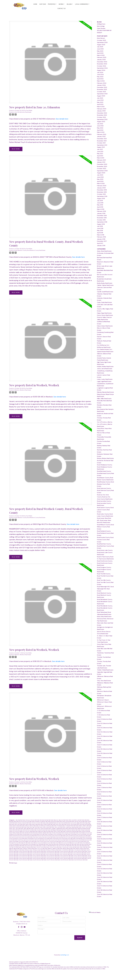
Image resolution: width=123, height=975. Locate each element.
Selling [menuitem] (69, 4)
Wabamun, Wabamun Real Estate (55, 848)
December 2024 (102, 62)
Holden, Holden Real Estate (48, 827)
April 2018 (100, 233)
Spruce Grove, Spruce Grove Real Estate (33, 845)
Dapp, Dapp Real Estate (104, 313)
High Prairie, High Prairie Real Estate (34, 827)
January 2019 (101, 213)
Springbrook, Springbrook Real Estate (17, 845)
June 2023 (100, 100)
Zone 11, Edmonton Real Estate (66, 852)
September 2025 (102, 42)
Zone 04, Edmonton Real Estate (53, 851)
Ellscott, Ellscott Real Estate (73, 824)
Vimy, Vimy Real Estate (42, 848)
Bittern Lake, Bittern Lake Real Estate (76, 820)
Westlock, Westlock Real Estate (22, 390)
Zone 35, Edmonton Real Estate (80, 857)
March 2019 (100, 209)
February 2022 (101, 134)
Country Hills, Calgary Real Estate (78, 822)
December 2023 (102, 87)
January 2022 (101, 136)
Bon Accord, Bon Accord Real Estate (26, 821)
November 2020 (102, 166)
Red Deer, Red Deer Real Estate (31, 832)
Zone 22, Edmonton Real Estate (53, 855)
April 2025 (100, 53)
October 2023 (101, 92)
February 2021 (101, 160)
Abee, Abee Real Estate (20, 820)
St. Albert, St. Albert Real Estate (48, 845)
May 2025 (100, 51)
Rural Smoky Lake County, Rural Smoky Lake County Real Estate (31, 839)
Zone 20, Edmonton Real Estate (25, 855)
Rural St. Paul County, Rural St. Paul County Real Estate (56, 839)
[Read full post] (50, 63)
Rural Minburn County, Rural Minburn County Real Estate (105, 527)
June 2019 (100, 203)
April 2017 (100, 243)
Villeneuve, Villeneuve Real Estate (30, 848)
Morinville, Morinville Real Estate (30, 830)
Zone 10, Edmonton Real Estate (53, 852)
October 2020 (101, 168)
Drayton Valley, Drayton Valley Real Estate (34, 824)
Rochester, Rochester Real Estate (71, 832)
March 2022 (100, 132)
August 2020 (101, 173)
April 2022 (100, 130)
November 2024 (102, 64)
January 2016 (101, 245)
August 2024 (101, 70)
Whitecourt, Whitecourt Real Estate (53, 850)
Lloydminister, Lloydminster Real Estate (42, 828)
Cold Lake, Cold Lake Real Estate (63, 822)
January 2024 (101, 85)
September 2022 (102, 119)
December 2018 (102, 215)
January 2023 (101, 111)
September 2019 (102, 196)
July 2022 (100, 124)
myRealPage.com (64, 955)
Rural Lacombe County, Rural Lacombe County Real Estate (78, 835)
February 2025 (101, 57)
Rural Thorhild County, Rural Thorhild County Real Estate (49, 841)
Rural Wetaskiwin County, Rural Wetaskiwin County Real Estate (69, 842)
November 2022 (102, 115)
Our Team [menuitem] (42, 4)
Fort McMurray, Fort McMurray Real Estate (48, 825)
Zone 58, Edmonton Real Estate (67, 859)
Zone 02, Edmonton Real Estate (25, 851)
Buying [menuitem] (61, 4)
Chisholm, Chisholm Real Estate (39, 822)
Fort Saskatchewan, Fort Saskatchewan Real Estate (67, 825)
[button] (18, 927)
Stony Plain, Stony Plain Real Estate (79, 845)
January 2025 (101, 59)
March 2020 (101, 183)
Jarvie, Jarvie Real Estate (60, 827)
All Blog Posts (101, 24)
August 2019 (101, 198)
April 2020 (100, 181)
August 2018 (101, 224)
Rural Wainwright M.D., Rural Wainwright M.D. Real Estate (105, 589)
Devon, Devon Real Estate (20, 824)
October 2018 (101, 220)
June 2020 (100, 177)
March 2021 (100, 158)
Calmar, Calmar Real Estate (68, 821)
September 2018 (102, 222)
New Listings (101, 26)
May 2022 (100, 128)
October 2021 (101, 143)
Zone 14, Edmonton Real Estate (25, 854)
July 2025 (100, 47)
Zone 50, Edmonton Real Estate (53, 858)
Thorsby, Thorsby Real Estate (55, 847)
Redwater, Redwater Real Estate (45, 832)
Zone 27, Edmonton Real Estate (80, 855)
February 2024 (101, 83)
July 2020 (100, 175)
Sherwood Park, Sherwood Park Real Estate (68, 844)
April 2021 (100, 156)
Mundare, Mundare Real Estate (43, 830)
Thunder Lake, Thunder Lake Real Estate (70, 847)
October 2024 (101, 66)
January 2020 (101, 188)
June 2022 (100, 126)
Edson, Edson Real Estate (61, 824)
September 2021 (102, 145)
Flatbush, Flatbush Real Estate (31, 825)
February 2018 (101, 237)
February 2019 (101, 211)
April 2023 (100, 104)
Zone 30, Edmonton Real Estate (22, 112)
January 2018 (101, 239)
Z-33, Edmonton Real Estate (80, 850)
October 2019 (101, 194)
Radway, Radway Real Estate (19, 832)
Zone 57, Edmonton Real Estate (53, 859)
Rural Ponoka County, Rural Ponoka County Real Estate (64, 838)
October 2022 (101, 117)
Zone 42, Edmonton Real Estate (39, 858)
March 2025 (101, 55)
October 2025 (101, 40)
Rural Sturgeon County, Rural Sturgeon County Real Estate (25, 841)
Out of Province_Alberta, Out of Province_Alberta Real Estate (25, 831)
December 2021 (102, 139)
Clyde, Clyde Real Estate (51, 822)
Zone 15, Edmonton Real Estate (39, 854)
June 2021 (100, 151)
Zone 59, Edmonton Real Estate (80, 859)
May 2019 (100, 205)
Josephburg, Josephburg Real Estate (73, 827)
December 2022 (102, 113)
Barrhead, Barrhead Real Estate (46, 820)
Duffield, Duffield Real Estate (49, 824)
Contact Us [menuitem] (61, 8)
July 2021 (100, 149)
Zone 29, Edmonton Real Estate (26, 857)
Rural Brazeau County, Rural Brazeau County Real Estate (105, 484)
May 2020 (100, 179)
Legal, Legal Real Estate (29, 828)
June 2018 (100, 228)
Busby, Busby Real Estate (56, 821)
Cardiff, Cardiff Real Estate (105, 292)
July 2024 (100, 72)
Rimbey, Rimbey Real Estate (58, 832)
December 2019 (102, 190)
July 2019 (100, 200)
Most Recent (101, 38)
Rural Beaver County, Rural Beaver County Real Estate (59, 834)
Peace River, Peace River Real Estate (45, 831)
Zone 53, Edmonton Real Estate (80, 858)
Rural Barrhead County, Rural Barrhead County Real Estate (35, 834)
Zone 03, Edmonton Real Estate (39, 851)
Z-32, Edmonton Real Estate (68, 850)
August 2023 (101, 96)
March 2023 (100, 106)
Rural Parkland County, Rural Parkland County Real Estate (40, 838)
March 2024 (101, 81)
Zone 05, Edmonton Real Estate (66, 851)
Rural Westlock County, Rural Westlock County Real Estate (29, 250)
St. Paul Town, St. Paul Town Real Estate (63, 845)
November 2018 (102, 218)
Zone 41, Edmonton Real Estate (25, 858)
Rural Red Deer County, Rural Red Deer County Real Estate (105, 546)
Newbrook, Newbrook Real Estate (74, 830)
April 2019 (100, 207)
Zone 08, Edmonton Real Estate (25, 852)
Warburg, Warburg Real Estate (69, 848)
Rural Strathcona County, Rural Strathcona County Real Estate (105, 563)
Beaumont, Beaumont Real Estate (61, 820)
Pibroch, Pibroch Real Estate (60, 831)
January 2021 (101, 162)
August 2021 (101, 147)
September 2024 (102, 68)
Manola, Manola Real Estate (71, 828)
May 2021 (100, 153)
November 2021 (102, 141)
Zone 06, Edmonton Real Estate (80, 851)
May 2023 (100, 102)
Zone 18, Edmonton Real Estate (79, 854)
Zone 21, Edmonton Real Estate (39, 855)
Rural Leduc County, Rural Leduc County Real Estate (44, 837)
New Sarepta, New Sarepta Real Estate (59, 830)
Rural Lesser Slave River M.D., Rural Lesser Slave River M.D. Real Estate (70, 837)
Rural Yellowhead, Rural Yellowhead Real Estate (38, 844)
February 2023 (101, 109)
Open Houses (101, 28)
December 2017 (102, 241)
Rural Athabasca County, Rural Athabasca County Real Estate (104, 467)
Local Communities (81, 4)
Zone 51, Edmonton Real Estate (66, 858)
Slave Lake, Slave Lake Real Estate (84, 844)
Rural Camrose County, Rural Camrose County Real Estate (25, 835)
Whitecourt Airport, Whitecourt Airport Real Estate (35, 850)
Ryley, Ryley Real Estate (54, 844)
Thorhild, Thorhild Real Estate (42, 847)
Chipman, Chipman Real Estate (24, 822)
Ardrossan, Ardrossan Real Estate (33, 820)
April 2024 (100, 79)
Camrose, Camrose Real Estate (81, 821)
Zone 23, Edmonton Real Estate (66, 855)
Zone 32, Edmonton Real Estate (53, 857)
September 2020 (102, 171)
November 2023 (102, 89)
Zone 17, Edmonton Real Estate (66, 854)
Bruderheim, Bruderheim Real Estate (42, 821)
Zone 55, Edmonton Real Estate (25, 859)
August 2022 (101, 121)
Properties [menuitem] (51, 4)
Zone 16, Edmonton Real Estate (52, 854)
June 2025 (100, 49)
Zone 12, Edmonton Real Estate (80, 852)
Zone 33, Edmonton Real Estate (67, 857)
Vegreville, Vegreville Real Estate (15, 848)
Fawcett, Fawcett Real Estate (19, 825)
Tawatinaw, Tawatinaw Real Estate (29, 847)
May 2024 (100, 77)
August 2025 (101, 45)
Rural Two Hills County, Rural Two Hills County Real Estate (74, 841)
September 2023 (102, 94)
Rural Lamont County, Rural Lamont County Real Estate (21, 837)
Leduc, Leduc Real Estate (18, 828)
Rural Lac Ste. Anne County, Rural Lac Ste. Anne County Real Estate (51, 835)
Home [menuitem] (35, 4)
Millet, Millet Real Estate (18, 830)
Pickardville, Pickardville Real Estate (73, 831)
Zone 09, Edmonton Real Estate (39, 852)
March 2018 (100, 235)
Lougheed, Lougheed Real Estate (58, 828)
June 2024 (100, 74)
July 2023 (100, 98)
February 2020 (101, 186)
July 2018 (100, 226)
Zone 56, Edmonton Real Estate (39, 859)
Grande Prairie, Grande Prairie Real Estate (18, 827)
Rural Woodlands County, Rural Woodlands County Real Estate (104, 608)
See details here (62, 119)
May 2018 (100, 230)
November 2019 (102, 192)
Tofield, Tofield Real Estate (85, 847)
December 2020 (102, 164)
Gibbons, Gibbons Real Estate (85, 825)
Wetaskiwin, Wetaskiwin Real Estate (16, 850)
